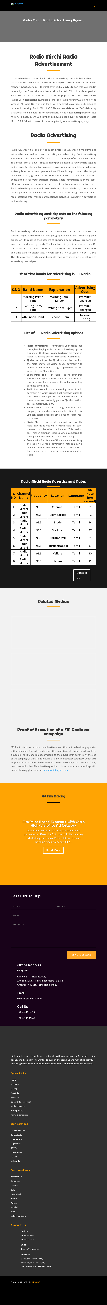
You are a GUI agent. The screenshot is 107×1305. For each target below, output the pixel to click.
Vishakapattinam (18, 1216)
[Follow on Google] (35, 1290)
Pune (13, 1211)
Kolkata (14, 1203)
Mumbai (14, 1207)
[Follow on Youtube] (29, 1290)
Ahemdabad (16, 1176)
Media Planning (18, 1106)
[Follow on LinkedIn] (24, 1290)
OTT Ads (14, 1148)
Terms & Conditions (19, 1115)
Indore (14, 1198)
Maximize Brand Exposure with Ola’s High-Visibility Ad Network (53, 823)
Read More (53, 850)
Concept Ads (16, 1135)
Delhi (13, 1190)
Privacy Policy (17, 1110)
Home (13, 1080)
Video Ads (15, 1161)
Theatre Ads (16, 1152)
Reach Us (15, 1097)
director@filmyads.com (56, 770)
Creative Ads (16, 1139)
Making (14, 1088)
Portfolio (15, 1084)
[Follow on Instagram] (18, 1290)
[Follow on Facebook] (13, 1290)
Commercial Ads (18, 1130)
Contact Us (81, 575)
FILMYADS (35, 1282)
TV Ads (14, 1156)
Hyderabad (16, 1194)
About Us (15, 1093)
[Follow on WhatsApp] (41, 1290)
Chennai (14, 1185)
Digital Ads (15, 1143)
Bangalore (15, 1181)
